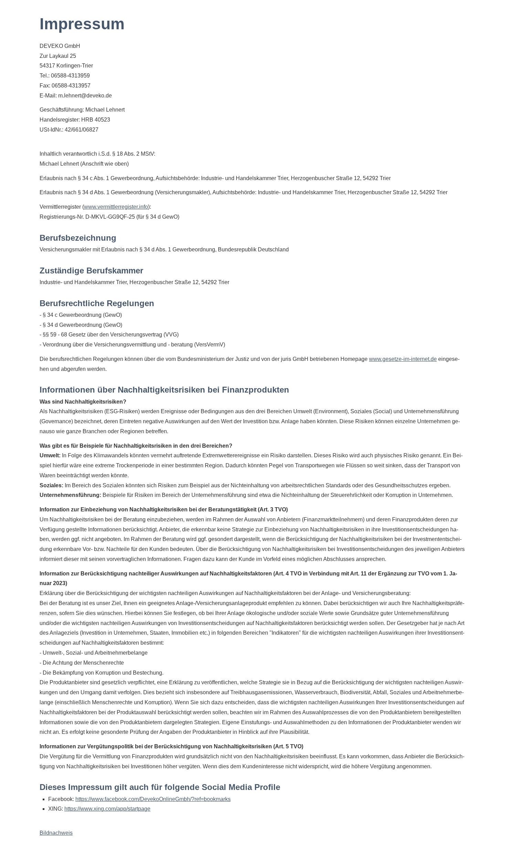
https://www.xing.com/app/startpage (107, 809)
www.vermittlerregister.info (116, 207)
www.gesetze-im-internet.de (403, 359)
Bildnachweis (56, 833)
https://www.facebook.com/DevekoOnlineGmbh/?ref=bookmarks (153, 799)
